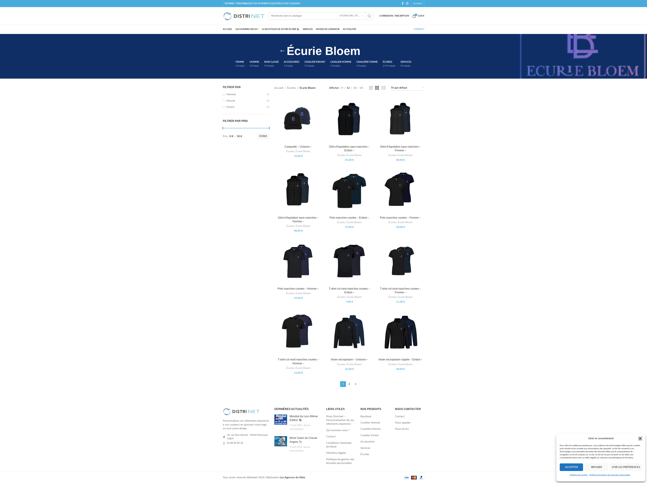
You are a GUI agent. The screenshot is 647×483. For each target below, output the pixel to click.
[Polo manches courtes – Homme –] (298, 261)
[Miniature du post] (280, 423)
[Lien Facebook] (403, 3)
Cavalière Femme (370, 429)
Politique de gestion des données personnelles (609, 475)
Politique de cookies (579, 475)
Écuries (291, 88)
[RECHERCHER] (369, 16)
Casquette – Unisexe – (298, 146)
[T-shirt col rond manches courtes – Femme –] (400, 261)
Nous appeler (403, 422)
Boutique (365, 416)
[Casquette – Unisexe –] (298, 119)
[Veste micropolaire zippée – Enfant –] (400, 332)
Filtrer (263, 136)
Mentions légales (336, 453)
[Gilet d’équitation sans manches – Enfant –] (349, 119)
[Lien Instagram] (407, 3)
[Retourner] (282, 51)
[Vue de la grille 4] (383, 88)
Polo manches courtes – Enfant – (349, 217)
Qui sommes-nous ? (337, 430)
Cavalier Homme (370, 422)
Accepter (571, 467)
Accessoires (367, 441)
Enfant (230, 107)
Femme (230, 100)
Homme (231, 94)
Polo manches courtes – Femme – (400, 217)
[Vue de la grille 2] (371, 88)
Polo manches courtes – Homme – (298, 288)
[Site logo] (244, 16)
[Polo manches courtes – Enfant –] (349, 190)
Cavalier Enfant (369, 435)
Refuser (596, 467)
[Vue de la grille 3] (377, 88)
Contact (331, 436)
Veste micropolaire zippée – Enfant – (400, 359)
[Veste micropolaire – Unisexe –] (349, 332)
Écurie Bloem (303, 151)
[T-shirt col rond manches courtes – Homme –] (298, 332)
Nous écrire (402, 429)
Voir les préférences (626, 467)
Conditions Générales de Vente (339, 445)
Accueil (278, 88)
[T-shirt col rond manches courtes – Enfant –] (349, 261)
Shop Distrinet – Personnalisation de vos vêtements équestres (340, 420)
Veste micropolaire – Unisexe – (349, 359)
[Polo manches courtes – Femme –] (400, 190)
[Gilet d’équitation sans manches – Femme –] (400, 119)
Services (365, 448)
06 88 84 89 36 (235, 443)
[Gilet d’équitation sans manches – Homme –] (298, 190)
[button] (640, 438)
